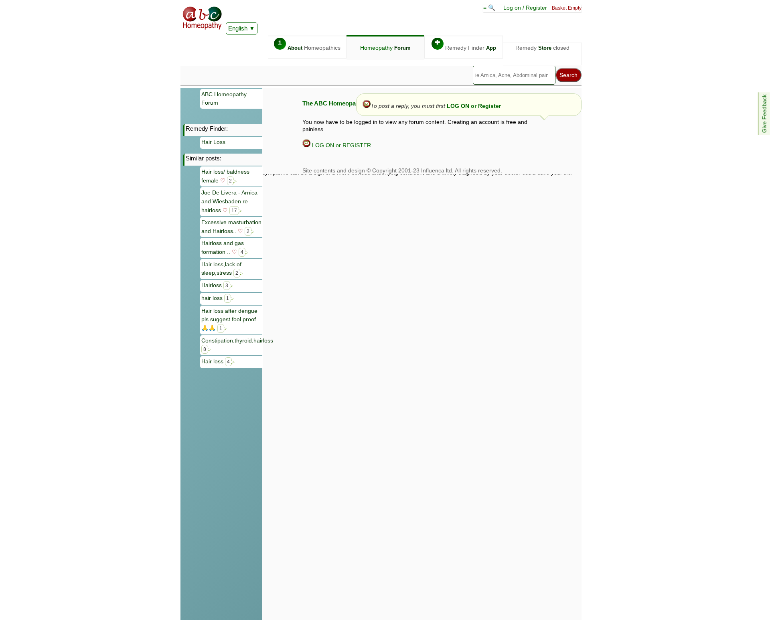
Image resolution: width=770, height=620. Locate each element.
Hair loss (215, 361)
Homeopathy (385, 48)
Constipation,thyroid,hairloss (232, 344)
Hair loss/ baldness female (225, 176)
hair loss (215, 298)
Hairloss (214, 285)
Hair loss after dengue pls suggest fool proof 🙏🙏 (229, 319)
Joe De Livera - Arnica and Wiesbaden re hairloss (229, 201)
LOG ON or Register (474, 106)
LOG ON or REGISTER (340, 145)
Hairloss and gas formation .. (222, 247)
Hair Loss (213, 142)
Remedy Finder (465, 45)
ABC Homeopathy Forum (224, 98)
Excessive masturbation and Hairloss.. (231, 226)
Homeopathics (309, 45)
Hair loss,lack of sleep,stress (221, 268)
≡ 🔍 (490, 7)
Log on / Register (525, 7)
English (237, 28)
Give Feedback (764, 113)
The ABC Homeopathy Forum (343, 103)
